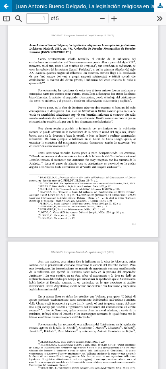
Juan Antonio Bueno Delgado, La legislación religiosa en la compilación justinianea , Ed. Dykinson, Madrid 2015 (91, 6)
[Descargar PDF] (160, 6)
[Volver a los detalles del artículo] (6, 6)
